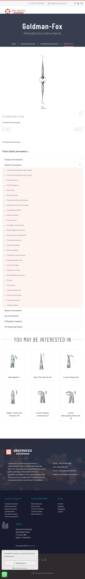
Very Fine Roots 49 (43, 377)
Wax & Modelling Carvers (16, 275)
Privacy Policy (35, 506)
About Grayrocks (36, 504)
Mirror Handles (12, 250)
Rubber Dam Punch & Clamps (18, 205)
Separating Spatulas (14, 260)
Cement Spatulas (13, 245)
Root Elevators (12, 180)
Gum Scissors (12, 220)
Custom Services (36, 511)
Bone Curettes (12, 195)
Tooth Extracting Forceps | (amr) (19, 175)
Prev (7, 129)
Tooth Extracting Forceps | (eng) (19, 170)
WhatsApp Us (21, 563)
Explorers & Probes (14, 295)
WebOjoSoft (31, 546)
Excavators (11, 285)
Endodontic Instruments (16, 255)
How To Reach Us (36, 514)
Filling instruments (14, 240)
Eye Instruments (12, 315)
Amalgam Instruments (15, 225)
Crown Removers (13, 300)
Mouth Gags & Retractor (16, 230)
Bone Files (11, 190)
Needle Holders (12, 215)
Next (77, 129)
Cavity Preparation (14, 290)
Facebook (61, 509)
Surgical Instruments (14, 159)
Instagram (61, 506)
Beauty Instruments (13, 310)
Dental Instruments (13, 165)
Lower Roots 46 (70, 377)
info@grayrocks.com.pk (58, 3)
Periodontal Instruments (16, 235)
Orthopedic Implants (13, 321)
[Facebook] (75, 3)
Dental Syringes (13, 265)
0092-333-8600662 (37, 3)
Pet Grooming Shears (14, 326)
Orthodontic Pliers (14, 210)
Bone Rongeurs (12, 185)
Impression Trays (13, 270)
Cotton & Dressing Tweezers (17, 200)
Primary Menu (79, 11)
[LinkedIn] (78, 3)
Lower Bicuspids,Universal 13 (71, 416)
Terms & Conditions (37, 509)
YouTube (60, 504)
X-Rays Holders (12, 305)
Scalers (9, 280)
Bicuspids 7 (14, 377)
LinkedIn (60, 512)
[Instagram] (81, 3)
